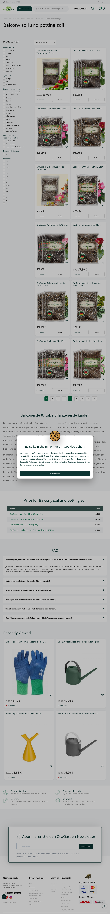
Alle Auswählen (55, 473)
